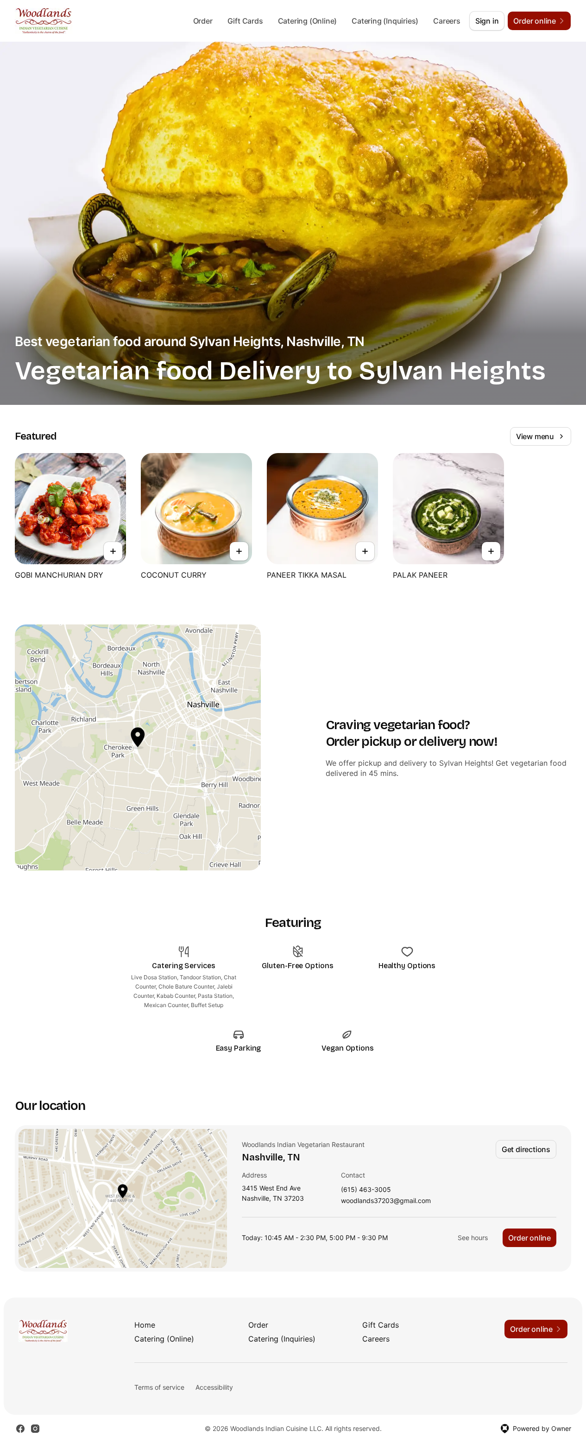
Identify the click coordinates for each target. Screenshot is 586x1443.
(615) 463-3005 (366, 1189)
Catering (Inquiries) (385, 20)
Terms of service (159, 1387)
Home (144, 1325)
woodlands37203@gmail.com (386, 1201)
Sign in (487, 20)
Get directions (526, 1149)
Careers (446, 20)
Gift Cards (245, 20)
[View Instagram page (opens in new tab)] (35, 1428)
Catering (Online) (307, 20)
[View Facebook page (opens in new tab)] (20, 1428)
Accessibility (214, 1387)
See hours (473, 1237)
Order (203, 20)
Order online (529, 1237)
